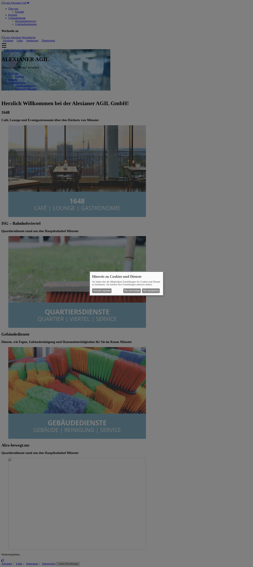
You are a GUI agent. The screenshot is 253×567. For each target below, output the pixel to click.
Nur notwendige (132, 290)
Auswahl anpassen (102, 290)
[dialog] (126, 283)
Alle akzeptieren (151, 290)
